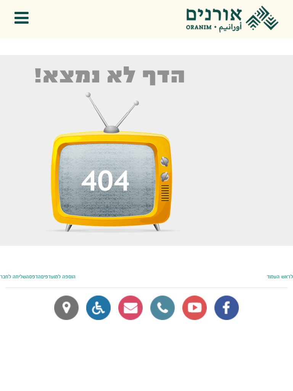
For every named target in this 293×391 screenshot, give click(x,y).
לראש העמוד (280, 277)
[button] (24, 19)
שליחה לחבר (13, 277)
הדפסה (33, 277)
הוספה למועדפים (58, 277)
